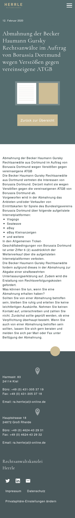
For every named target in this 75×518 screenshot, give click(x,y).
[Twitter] (8, 481)
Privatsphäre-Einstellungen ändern (30, 501)
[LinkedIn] (18, 481)
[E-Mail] (28, 481)
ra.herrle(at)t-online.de (29, 402)
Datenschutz (36, 491)
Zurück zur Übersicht (37, 120)
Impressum (13, 491)
